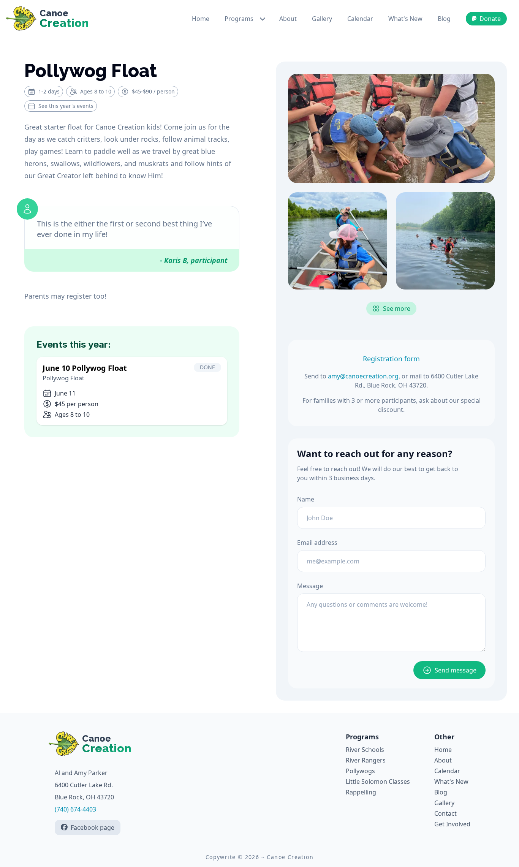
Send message (455, 670)
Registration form (391, 358)
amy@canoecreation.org (363, 376)
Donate (490, 18)
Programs (239, 18)
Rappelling (361, 792)
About (288, 18)
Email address (317, 542)
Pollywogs (360, 771)
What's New (405, 18)
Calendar (360, 18)
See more (396, 308)
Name (305, 499)
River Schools (365, 749)
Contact (445, 813)
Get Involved (452, 824)
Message (310, 586)
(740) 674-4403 (75, 809)
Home (200, 18)
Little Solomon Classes (378, 781)
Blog (444, 18)
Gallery (322, 18)
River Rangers (366, 760)
